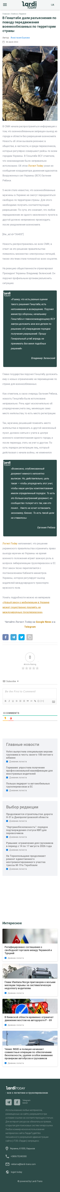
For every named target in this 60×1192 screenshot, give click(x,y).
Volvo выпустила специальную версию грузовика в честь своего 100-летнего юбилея (29, 754)
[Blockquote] (27, 701)
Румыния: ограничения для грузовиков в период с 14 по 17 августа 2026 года (29, 845)
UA (52, 4)
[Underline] (13, 701)
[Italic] (9, 701)
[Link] (35, 701)
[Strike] (16, 701)
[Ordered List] (20, 701)
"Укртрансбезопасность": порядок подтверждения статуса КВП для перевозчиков (27, 830)
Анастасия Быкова (20, 37)
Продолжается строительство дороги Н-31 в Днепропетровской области (29, 816)
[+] (42, 701)
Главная (6, 14)
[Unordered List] (24, 701)
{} (39, 701)
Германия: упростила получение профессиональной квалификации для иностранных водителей (29, 770)
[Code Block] (31, 701)
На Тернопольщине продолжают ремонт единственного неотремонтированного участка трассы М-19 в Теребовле (26, 861)
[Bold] (5, 701)
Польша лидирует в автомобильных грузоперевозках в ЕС (28, 785)
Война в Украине (18, 14)
